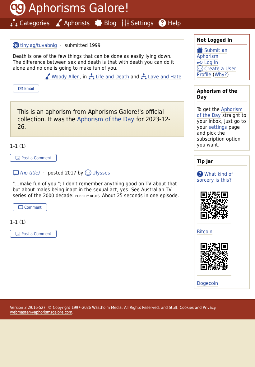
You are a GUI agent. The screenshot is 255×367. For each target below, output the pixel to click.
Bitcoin (204, 232)
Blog (110, 23)
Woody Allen (66, 77)
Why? (221, 74)
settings (218, 127)
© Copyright (59, 307)
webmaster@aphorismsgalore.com (41, 312)
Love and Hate (164, 77)
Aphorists (77, 23)
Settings (142, 23)
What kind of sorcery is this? (215, 177)
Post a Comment (36, 158)
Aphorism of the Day (220, 112)
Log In (211, 62)
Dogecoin (207, 283)
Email (29, 88)
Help (174, 23)
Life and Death (112, 77)
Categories (34, 23)
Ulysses (101, 173)
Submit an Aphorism (212, 53)
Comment (33, 207)
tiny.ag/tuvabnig (38, 45)
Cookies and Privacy (197, 307)
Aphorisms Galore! (79, 8)
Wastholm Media (107, 307)
